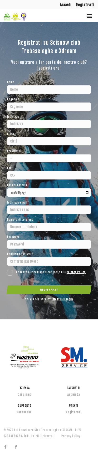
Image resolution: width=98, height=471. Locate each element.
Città (10, 134)
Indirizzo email (17, 202)
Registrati (85, 4)
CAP (9, 168)
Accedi (66, 4)
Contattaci (24, 412)
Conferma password (20, 254)
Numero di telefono (20, 219)
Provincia (13, 151)
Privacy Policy (76, 272)
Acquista (73, 394)
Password (13, 237)
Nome (11, 82)
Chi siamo (24, 394)
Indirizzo (13, 116)
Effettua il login (62, 299)
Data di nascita (17, 185)
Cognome (13, 99)
